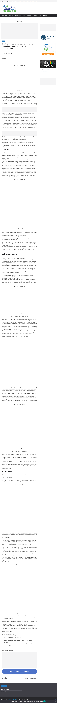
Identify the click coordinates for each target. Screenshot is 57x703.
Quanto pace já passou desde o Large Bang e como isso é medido (29, 677)
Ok (44, 701)
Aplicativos (4, 15)
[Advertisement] (19, 31)
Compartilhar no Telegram (6, 62)
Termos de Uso (4, 691)
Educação (29, 15)
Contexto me (46, 69)
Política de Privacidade (5, 689)
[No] (55, 701)
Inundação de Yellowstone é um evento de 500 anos (10, 677)
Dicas (40, 15)
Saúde (24, 15)
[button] (20, 15)
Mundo (35, 15)
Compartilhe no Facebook (20, 671)
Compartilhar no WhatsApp (7, 61)
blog (8, 50)
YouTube (18, 648)
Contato (45, 15)
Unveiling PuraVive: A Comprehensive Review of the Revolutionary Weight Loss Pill (27, 2)
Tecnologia (10, 15)
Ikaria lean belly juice (44, 71)
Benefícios (17, 15)
